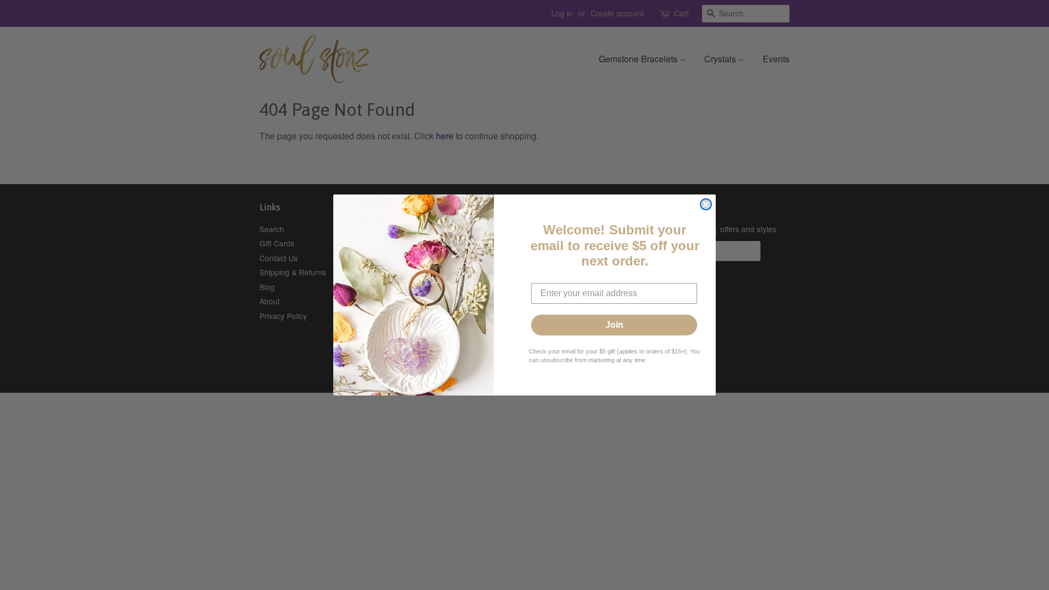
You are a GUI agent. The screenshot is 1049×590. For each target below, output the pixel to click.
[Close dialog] (705, 204)
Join (614, 324)
